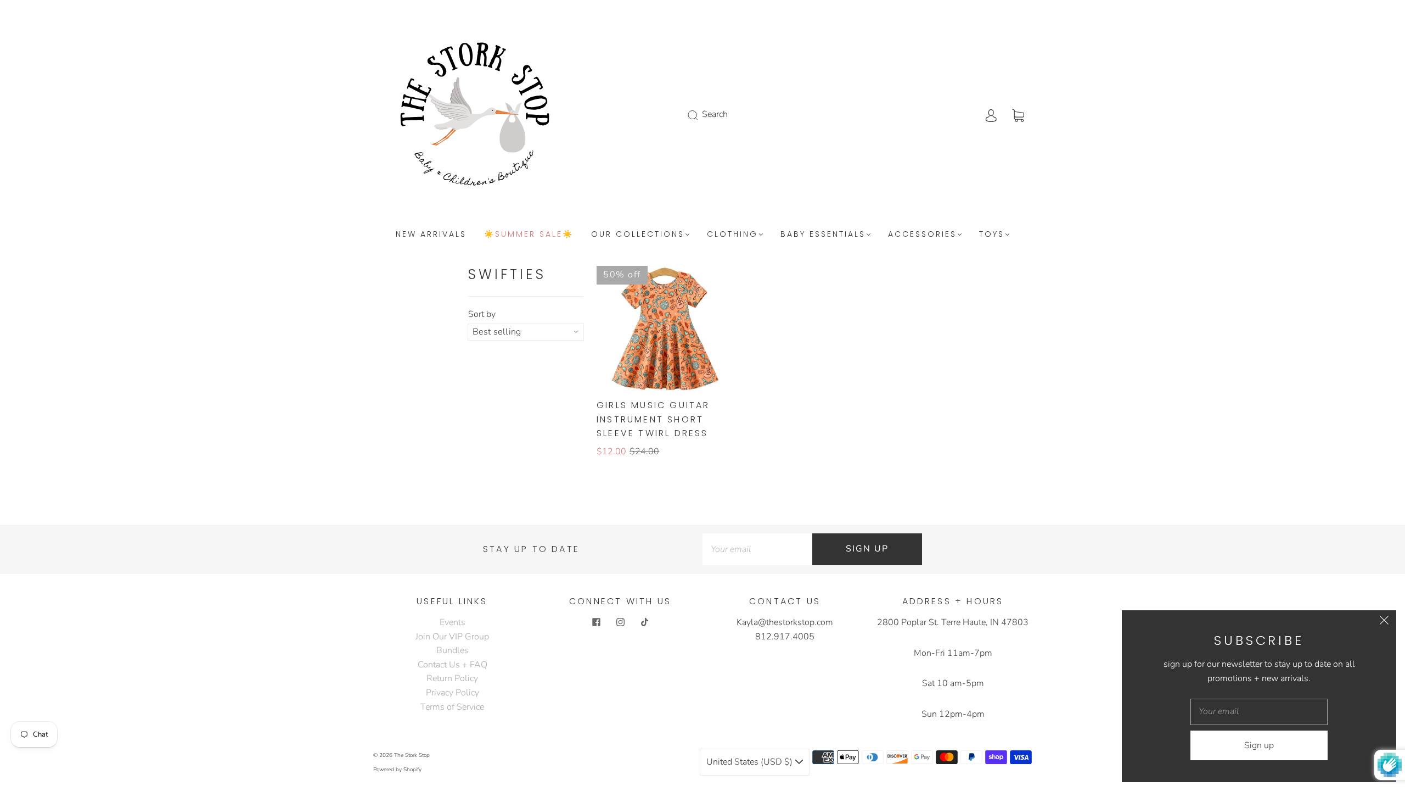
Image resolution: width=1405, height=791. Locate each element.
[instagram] (620, 622)
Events (452, 622)
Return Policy (452, 678)
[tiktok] (644, 622)
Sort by (482, 314)
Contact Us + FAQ (452, 665)
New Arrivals (431, 234)
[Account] (991, 114)
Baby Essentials (823, 234)
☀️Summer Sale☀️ (529, 234)
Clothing (732, 234)
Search (715, 114)
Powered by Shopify (397, 769)
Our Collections (637, 234)
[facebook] (596, 622)
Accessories (922, 234)
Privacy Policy (452, 693)
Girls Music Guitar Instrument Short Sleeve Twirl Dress (653, 419)
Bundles (452, 650)
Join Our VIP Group (452, 637)
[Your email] (757, 549)
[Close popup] (1384, 622)
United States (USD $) (750, 762)
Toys (991, 234)
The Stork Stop (412, 755)
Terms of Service (452, 707)
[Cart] (1018, 114)
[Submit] (700, 115)
